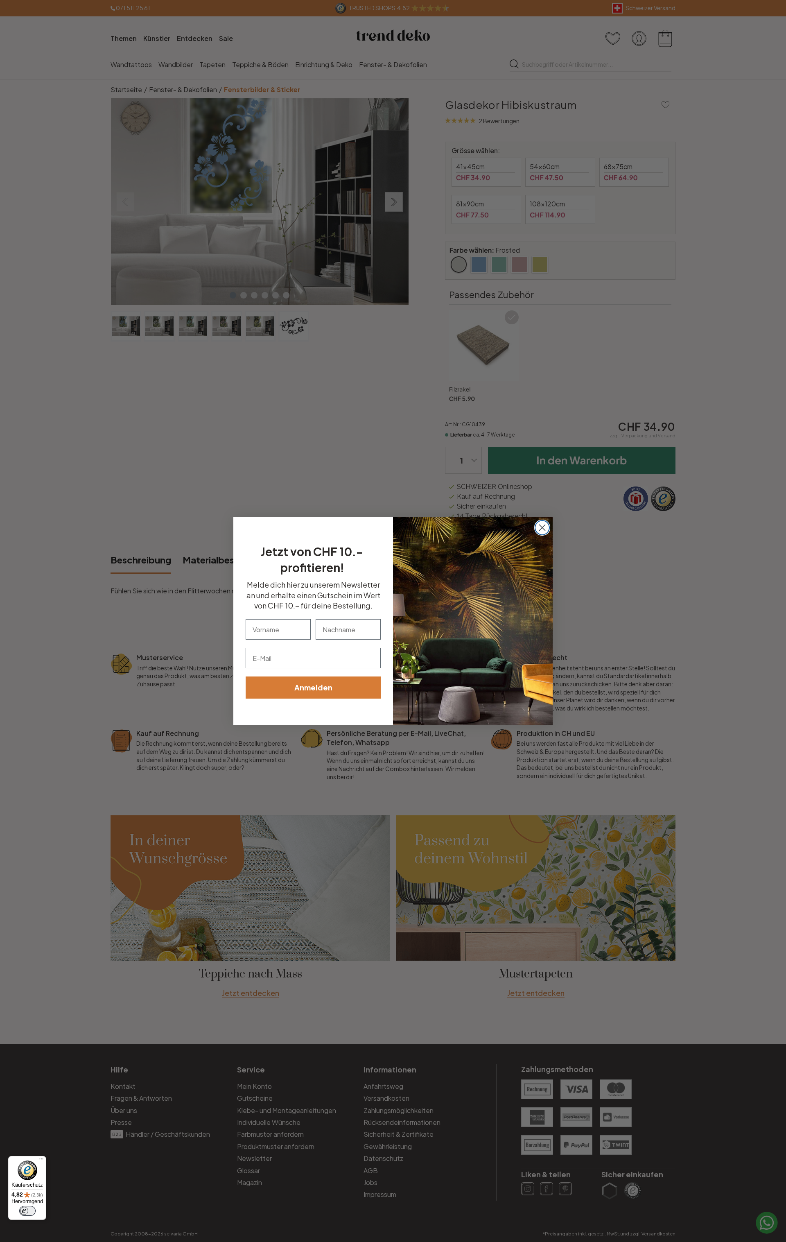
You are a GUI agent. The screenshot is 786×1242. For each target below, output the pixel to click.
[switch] (27, 1211)
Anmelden (313, 687)
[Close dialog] (542, 527)
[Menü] (41, 1161)
